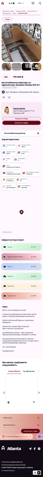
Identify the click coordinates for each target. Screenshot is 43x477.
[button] (21, 212)
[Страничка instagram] (39, 449)
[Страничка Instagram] (13, 3)
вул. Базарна (12, 92)
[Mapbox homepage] (7, 232)
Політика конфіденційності (12, 462)
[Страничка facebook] (35, 449)
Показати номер (21, 119)
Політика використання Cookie (13, 465)
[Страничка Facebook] (11, 3)
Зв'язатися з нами (30, 431)
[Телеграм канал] (9, 3)
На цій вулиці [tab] (29, 371)
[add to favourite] (33, 3)
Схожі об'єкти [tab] (14, 371)
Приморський (25, 92)
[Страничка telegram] (30, 449)
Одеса (36, 92)
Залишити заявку (21, 123)
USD (6, 77)
